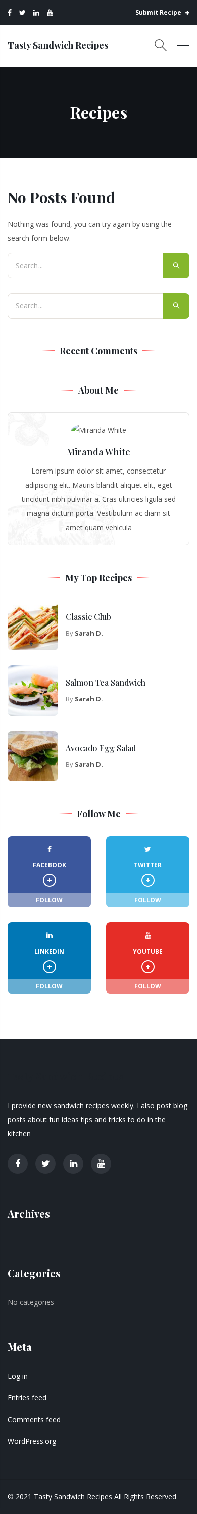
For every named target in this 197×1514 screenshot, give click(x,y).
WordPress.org (32, 1441)
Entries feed (27, 1397)
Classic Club (88, 616)
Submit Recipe (159, 12)
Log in (18, 1376)
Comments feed (34, 1419)
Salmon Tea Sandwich (105, 682)
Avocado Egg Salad (101, 748)
